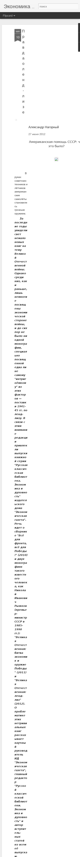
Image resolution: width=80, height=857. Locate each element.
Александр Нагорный (43, 127)
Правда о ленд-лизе (23, 71)
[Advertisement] (48, 88)
